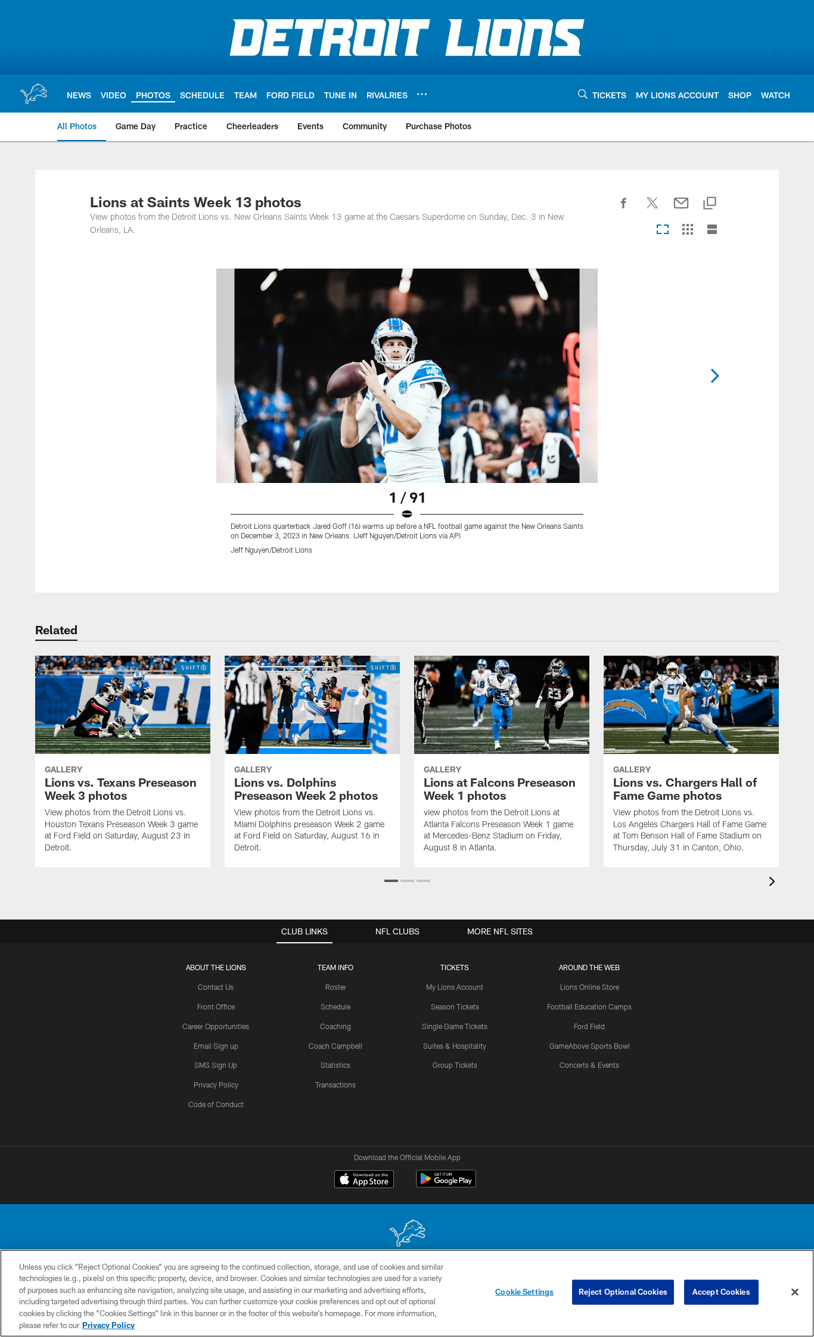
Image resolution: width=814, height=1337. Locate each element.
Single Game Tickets (454, 1026)
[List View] (712, 230)
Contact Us (216, 987)
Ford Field (589, 1026)
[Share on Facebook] (623, 209)
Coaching (335, 1026)
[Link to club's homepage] (33, 93)
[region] (407, 1293)
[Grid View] (687, 230)
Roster (335, 987)
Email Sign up (216, 1046)
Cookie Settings (524, 1292)
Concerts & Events (589, 1065)
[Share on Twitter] (652, 209)
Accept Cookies (721, 1292)
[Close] (795, 1292)
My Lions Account (454, 987)
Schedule (335, 1006)
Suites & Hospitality (454, 1046)
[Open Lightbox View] (407, 419)
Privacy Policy (216, 1084)
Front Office (216, 1006)
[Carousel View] (663, 230)
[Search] (583, 94)
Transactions (335, 1084)
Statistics (335, 1065)
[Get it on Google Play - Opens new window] (446, 1184)
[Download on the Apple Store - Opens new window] (364, 1180)
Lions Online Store (589, 987)
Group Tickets (455, 1065)
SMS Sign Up (215, 1065)
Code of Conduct (216, 1104)
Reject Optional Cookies (623, 1292)
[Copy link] (709, 204)
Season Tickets (455, 1006)
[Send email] (681, 209)
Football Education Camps (589, 1006)
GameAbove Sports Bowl (589, 1046)
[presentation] (774, 883)
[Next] (714, 376)
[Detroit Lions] (407, 1234)
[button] (391, 881)
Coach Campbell (335, 1046)
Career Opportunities (215, 1026)
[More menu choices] (422, 94)
